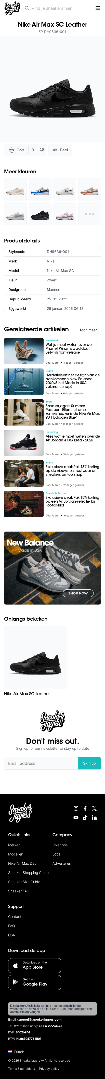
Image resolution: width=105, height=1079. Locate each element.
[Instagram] (75, 808)
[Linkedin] (94, 817)
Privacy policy (49, 1069)
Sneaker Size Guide (24, 882)
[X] (94, 808)
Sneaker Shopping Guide (28, 872)
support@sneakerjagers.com (39, 1019)
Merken (14, 845)
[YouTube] (75, 817)
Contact (14, 916)
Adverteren (61, 863)
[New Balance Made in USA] (52, 568)
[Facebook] (85, 808)
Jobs (56, 854)
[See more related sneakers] (89, 214)
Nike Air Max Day (22, 863)
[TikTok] (85, 817)
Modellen (15, 854)
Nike (51, 261)
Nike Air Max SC (60, 270)
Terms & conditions (21, 1069)
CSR (11, 935)
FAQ (11, 926)
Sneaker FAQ (19, 891)
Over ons (60, 845)
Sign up (89, 763)
